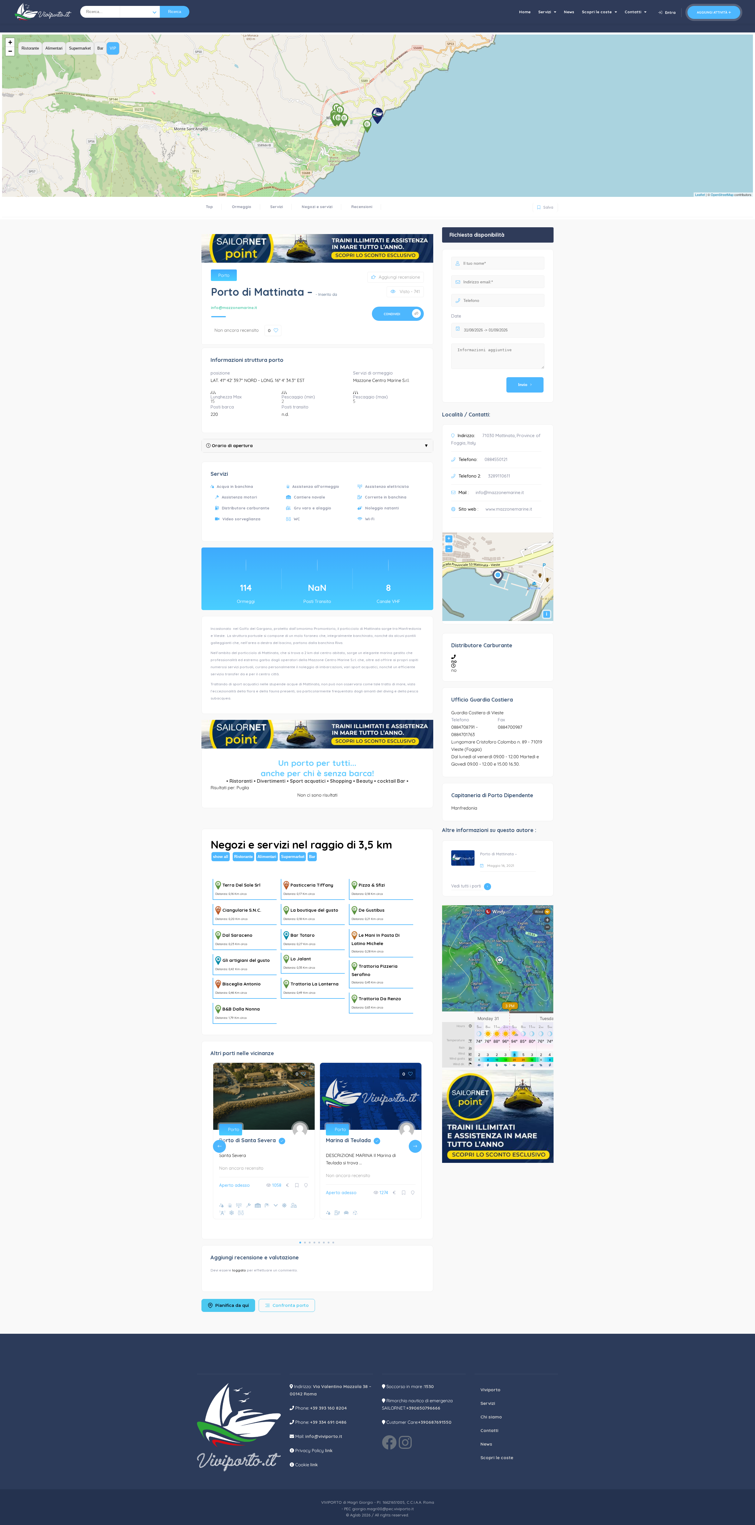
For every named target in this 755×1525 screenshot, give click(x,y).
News (569, 11)
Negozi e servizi (317, 206)
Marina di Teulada (354, 1140)
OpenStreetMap (722, 194)
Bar (100, 48)
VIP (113, 48)
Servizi (544, 11)
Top (209, 206)
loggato (239, 1270)
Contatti (633, 11)
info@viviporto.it (323, 1436)
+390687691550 (435, 1422)
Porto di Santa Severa (253, 1140)
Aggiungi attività (712, 12)
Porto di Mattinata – (498, 853)
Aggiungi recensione (399, 277)
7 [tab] (328, 1242)
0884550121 (496, 459)
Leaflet (700, 194)
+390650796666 (423, 1408)
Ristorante (30, 48)
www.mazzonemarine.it (508, 509)
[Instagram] (405, 1442)
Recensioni (361, 206)
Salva (544, 206)
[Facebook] (389, 1442)
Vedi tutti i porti (466, 886)
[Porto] (140, 12)
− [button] (10, 51)
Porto (223, 275)
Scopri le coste (597, 11)
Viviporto (490, 1389)
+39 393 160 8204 (328, 1408)
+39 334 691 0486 (328, 1422)
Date (456, 316)
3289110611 (499, 476)
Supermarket (80, 48)
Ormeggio (241, 206)
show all (220, 856)
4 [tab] (314, 1242)
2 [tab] (305, 1242)
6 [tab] (324, 1242)
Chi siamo (491, 1417)
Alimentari (54, 48)
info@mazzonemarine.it (234, 307)
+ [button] (10, 42)
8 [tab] (333, 1242)
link (328, 1450)
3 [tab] (310, 1242)
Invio (522, 385)
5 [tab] (319, 1242)
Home (525, 11)
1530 (429, 1386)
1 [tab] (300, 1242)
